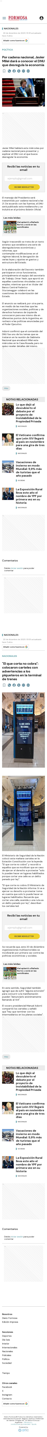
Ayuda (34, 1424)
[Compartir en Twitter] (18, 71)
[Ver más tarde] (4, 71)
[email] (23, 71)
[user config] (41, 18)
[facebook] (14, 71)
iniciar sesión (17, 568)
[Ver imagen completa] (42, 81)
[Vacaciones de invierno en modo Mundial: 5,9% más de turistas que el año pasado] (8, 467)
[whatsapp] (9, 71)
